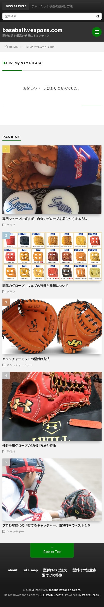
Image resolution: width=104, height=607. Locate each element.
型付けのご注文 (55, 570)
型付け (11, 451)
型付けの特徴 (52, 575)
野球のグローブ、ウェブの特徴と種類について (35, 285)
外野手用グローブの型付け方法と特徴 (29, 445)
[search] (98, 16)
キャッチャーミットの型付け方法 (26, 359)
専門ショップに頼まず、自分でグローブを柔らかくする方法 (44, 219)
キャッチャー (15, 531)
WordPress (90, 595)
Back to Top (52, 552)
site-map (30, 570)
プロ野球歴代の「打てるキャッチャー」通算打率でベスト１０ (46, 525)
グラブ (11, 224)
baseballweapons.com (32, 30)
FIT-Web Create (52, 595)
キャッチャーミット (20, 364)
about (13, 570)
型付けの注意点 (84, 570)
